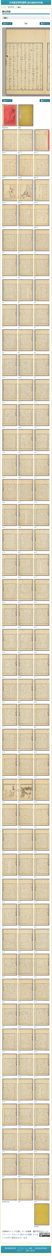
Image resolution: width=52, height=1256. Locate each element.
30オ (3, 702)
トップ (3, 7)
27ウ (35, 677)
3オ (3, 252)
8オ (35, 352)
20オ (35, 552)
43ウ (3, 927)
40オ (19, 877)
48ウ (35, 1027)
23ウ (19, 602)
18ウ (35, 527)
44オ (35, 952)
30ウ (35, 727)
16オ (19, 477)
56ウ (19, 1152)
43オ (19, 927)
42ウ (35, 927)
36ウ (35, 827)
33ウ (35, 777)
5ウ (19, 302)
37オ (19, 827)
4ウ (3, 277)
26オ (35, 652)
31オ (19, 727)
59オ (35, 1202)
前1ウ (20, 152)
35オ (35, 802)
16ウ (3, 477)
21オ (3, 552)
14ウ (19, 452)
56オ (35, 1152)
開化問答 (11, 7)
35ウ (19, 802)
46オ (19, 977)
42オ (3, 902)
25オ (19, 627)
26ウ (19, 652)
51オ (3, 1052)
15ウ (35, 477)
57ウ (35, 1177)
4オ (19, 277)
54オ (3, 1102)
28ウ (3, 677)
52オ (19, 1077)
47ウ (19, 1002)
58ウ (3, 1177)
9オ (3, 352)
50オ (35, 1052)
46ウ (3, 977)
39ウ (35, 877)
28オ (19, 677)
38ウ (19, 852)
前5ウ (36, 227)
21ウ (35, 577)
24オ (3, 602)
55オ (19, 1127)
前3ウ (4, 178)
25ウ (3, 627)
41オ (35, 902)
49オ (19, 1027)
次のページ (7, 23)
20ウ (19, 552)
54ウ (35, 1127)
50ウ (19, 1052)
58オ (19, 1177)
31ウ (3, 727)
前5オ (4, 202)
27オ (3, 652)
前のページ (45, 23)
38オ (35, 852)
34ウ (3, 777)
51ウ (35, 1077)
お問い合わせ (30, 1250)
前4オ (36, 202)
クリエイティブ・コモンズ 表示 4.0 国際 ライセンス (25, 1234)
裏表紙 (36, 1227)
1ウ (3, 227)
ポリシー (20, 1250)
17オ (35, 502)
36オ (3, 802)
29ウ (19, 702)
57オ (3, 1152)
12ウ (35, 427)
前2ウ (36, 178)
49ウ (3, 1027)
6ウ (35, 327)
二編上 (18, 7)
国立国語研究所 (10, 1248)
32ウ (19, 752)
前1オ (36, 152)
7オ (19, 327)
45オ (3, 952)
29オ (35, 702)
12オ (3, 402)
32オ (35, 752)
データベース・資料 (25, 1248)
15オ (3, 452)
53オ (35, 1102)
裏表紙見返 (5, 1202)
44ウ (19, 952)
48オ (3, 1002)
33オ (3, 752)
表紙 (19, 128)
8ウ (19, 352)
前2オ (4, 152)
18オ (3, 502)
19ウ (3, 527)
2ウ (19, 252)
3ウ (35, 277)
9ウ (35, 377)
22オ (19, 577)
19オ (19, 527)
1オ (19, 227)
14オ (35, 452)
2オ (35, 252)
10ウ (3, 377)
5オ (35, 302)
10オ (19, 377)
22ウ (3, 577)
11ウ (19, 402)
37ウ (3, 827)
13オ (19, 427)
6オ (3, 302)
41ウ (19, 902)
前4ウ (20, 202)
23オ (35, 602)
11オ (35, 402)
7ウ (3, 327)
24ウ (35, 627)
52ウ (3, 1077)
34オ (19, 777)
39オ (3, 852)
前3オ (20, 178)
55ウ (3, 1127)
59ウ (19, 1202)
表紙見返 (5, 128)
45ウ (35, 977)
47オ (35, 1002)
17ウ (19, 502)
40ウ (3, 877)
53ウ (19, 1102)
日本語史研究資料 (26, 2)
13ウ (3, 427)
